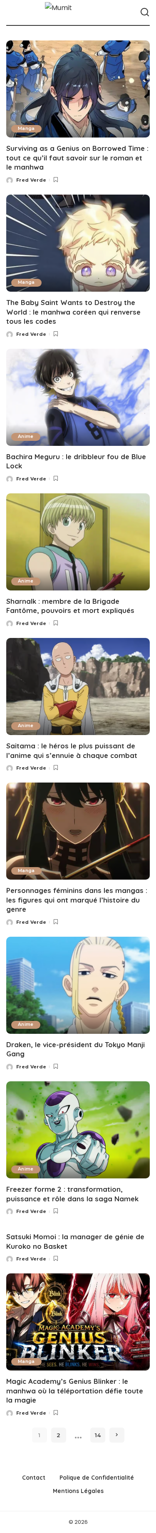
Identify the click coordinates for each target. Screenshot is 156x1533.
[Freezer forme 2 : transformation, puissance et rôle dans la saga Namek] (78, 1129)
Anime (26, 436)
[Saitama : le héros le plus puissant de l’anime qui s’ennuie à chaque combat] (78, 686)
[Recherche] (145, 12)
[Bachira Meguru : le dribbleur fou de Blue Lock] (78, 397)
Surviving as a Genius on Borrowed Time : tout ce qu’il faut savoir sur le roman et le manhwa (77, 157)
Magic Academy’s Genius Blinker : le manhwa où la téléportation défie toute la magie (74, 1390)
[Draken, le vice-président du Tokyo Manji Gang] (78, 985)
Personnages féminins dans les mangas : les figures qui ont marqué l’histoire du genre (76, 899)
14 (98, 1435)
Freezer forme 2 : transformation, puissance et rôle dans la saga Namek (72, 1194)
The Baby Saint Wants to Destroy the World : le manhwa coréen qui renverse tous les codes (73, 311)
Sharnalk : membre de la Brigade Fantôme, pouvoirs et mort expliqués (70, 606)
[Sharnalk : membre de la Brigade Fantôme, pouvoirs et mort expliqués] (78, 541)
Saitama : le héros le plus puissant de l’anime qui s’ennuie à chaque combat (71, 750)
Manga (26, 128)
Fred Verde (31, 180)
